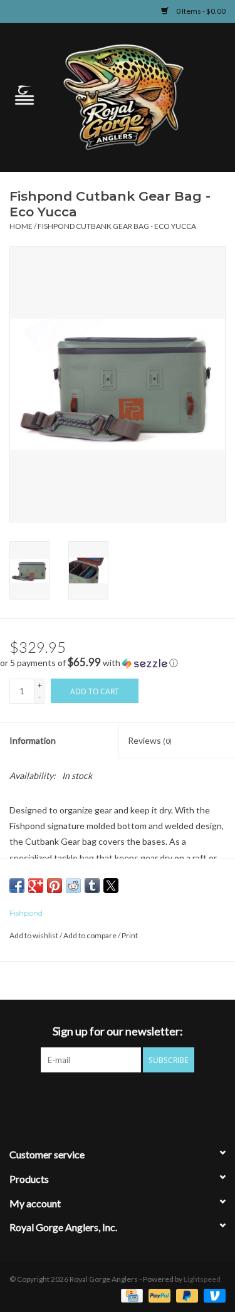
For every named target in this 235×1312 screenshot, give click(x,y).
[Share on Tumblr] (92, 885)
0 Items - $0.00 (200, 11)
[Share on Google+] (35, 885)
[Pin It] (54, 885)
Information (32, 740)
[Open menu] (24, 94)
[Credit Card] (130, 1294)
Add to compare (90, 935)
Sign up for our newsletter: (118, 1031)
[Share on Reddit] (73, 885)
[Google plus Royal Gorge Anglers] (118, 1098)
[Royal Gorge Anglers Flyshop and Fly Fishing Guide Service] (142, 96)
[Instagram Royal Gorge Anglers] (162, 1098)
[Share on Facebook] (16, 885)
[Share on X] (110, 885)
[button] (117, 663)
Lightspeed (202, 1279)
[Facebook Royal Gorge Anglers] (74, 1098)
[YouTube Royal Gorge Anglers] (140, 1098)
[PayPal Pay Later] (185, 1294)
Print (130, 935)
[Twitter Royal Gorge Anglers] (96, 1098)
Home (21, 226)
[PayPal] (158, 1294)
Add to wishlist (34, 935)
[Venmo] (212, 1294)
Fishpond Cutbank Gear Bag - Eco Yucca (117, 226)
